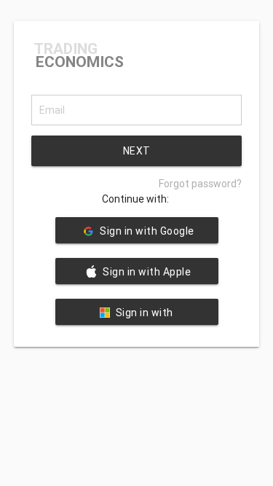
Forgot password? (200, 183)
